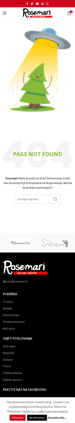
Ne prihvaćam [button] (37, 417)
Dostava (8, 359)
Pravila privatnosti (14, 321)
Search (55, 199)
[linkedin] (42, 3)
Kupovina (8, 352)
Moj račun (9, 328)
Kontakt (7, 308)
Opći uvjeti (9, 346)
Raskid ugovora (12, 379)
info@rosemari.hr (17, 281)
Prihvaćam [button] (17, 417)
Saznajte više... (57, 417)
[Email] (37, 3)
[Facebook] (27, 3)
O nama (7, 301)
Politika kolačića (12, 373)
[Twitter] (32, 3)
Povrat (7, 366)
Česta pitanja (11, 315)
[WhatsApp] (47, 3)
